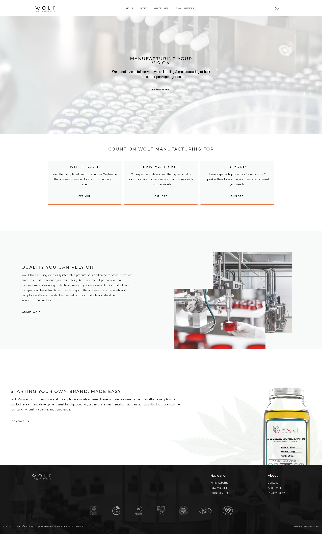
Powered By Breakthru (306, 526)
